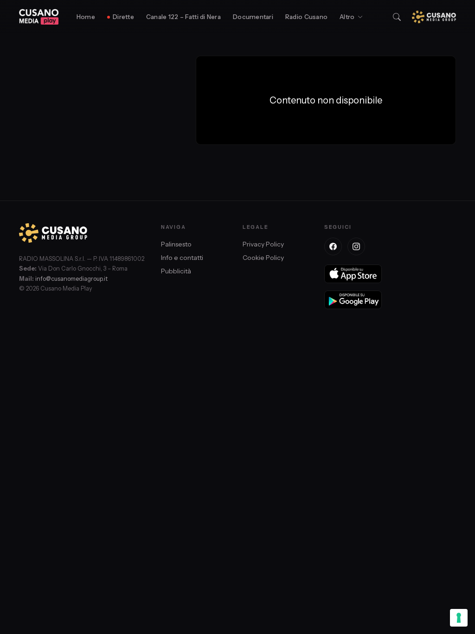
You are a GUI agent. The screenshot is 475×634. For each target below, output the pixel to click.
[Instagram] (356, 246)
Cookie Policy (263, 257)
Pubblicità (176, 271)
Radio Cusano (306, 16)
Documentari (253, 16)
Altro (347, 16)
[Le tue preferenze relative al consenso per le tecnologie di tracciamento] (459, 618)
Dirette (123, 16)
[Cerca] (397, 17)
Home (86, 16)
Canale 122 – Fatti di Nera (183, 16)
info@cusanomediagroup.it (71, 278)
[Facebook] (333, 246)
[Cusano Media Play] (38, 17)
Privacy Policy (263, 244)
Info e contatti (182, 257)
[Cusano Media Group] (434, 17)
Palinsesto (176, 244)
